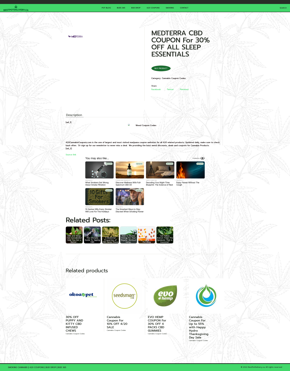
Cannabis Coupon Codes (174, 78)
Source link (71, 154)
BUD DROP (51, 367)
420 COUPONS (36, 367)
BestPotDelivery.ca (256, 367)
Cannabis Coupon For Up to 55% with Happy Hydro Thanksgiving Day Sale (198, 327)
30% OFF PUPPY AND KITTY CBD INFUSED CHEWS (74, 324)
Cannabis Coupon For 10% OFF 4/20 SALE (117, 322)
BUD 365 (62, 367)
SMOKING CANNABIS (18, 367)
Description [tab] (74, 115)
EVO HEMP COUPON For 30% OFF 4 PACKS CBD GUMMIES (157, 324)
